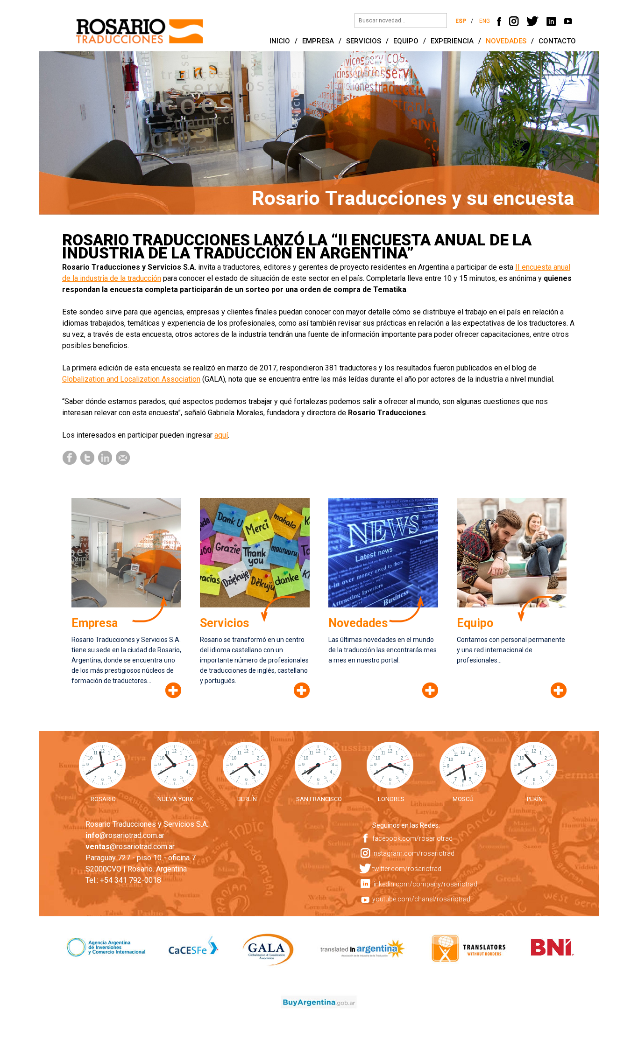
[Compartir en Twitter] (88, 457)
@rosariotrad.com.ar (124, 835)
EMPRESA (318, 41)
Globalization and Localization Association (131, 379)
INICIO (279, 41)
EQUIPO (405, 41)
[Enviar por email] (123, 457)
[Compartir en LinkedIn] (105, 457)
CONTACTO (557, 41)
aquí (221, 435)
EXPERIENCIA (452, 41)
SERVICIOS (363, 41)
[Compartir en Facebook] (70, 457)
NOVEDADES (506, 41)
